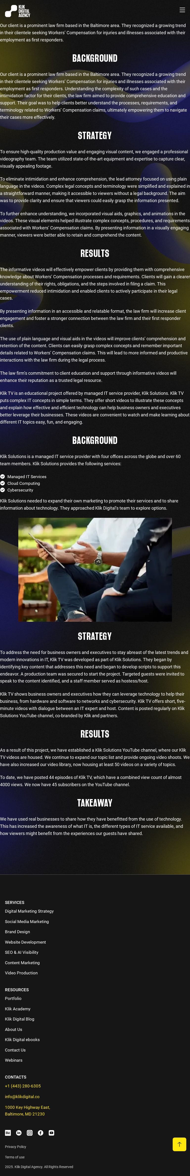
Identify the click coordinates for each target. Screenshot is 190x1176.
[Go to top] (179, 1144)
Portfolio (13, 998)
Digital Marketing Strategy (29, 911)
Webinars (14, 1060)
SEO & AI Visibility (21, 952)
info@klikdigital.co (22, 1096)
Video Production (21, 972)
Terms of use (14, 1157)
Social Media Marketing (27, 921)
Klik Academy (17, 1008)
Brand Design (17, 931)
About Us (13, 1029)
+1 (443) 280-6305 (23, 1085)
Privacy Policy (15, 1147)
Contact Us (15, 1050)
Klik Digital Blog (19, 1019)
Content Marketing (22, 962)
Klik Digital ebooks (22, 1039)
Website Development (25, 942)
